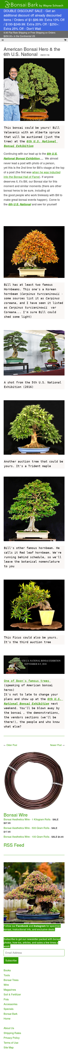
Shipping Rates (12, 1033)
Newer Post (56, 745)
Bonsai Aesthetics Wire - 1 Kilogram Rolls (27, 819)
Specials (8, 1009)
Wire (6, 985)
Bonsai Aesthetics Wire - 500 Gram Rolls (26, 828)
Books (7, 970)
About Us (9, 1028)
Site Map (9, 1047)
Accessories (10, 1004)
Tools (7, 975)
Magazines (10, 989)
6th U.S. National (19, 204)
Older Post (11, 745)
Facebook (22, 926)
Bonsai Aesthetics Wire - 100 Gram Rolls (26, 836)
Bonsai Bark (10, 1014)
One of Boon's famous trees (27, 680)
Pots (6, 999)
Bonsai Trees (11, 980)
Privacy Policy (12, 1038)
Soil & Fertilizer (12, 994)
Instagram (40, 926)
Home (7, 1018)
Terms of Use (11, 1042)
